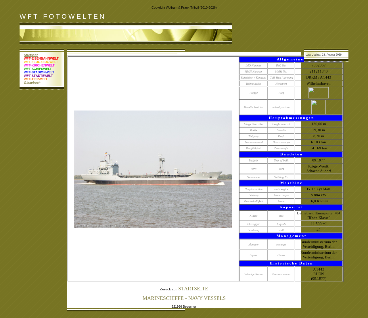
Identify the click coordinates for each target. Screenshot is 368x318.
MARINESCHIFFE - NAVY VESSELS (184, 298)
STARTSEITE (193, 289)
